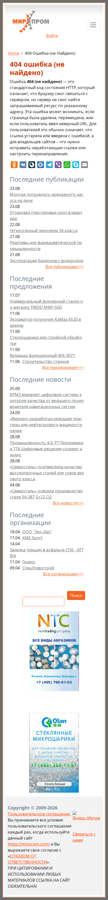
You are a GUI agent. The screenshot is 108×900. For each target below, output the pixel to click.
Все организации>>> (63, 574)
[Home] (31, 23)
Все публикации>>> (64, 266)
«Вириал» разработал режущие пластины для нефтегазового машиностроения (46, 424)
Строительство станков (45, 361)
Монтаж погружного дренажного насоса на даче (46, 197)
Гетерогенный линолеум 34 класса (43, 230)
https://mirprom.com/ (29, 844)
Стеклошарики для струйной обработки (46, 340)
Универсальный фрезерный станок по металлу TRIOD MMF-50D (46, 304)
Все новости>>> (68, 503)
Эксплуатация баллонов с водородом (46, 260)
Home (13, 53)
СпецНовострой (38, 568)
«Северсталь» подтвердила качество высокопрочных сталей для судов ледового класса (47, 473)
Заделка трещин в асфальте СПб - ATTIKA (47, 553)
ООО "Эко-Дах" (37, 532)
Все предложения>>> (63, 367)
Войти (52, 35)
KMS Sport (32, 538)
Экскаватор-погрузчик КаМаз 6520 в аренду (45, 322)
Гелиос (29, 562)
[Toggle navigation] (93, 25)
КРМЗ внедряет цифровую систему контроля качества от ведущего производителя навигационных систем (47, 400)
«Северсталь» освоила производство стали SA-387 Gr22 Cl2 (46, 494)
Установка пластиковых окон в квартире (46, 215)
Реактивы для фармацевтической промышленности (46, 245)
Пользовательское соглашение (39, 814)
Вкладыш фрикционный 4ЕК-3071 (42, 355)
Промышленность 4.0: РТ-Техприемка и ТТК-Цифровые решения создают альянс (46, 449)
